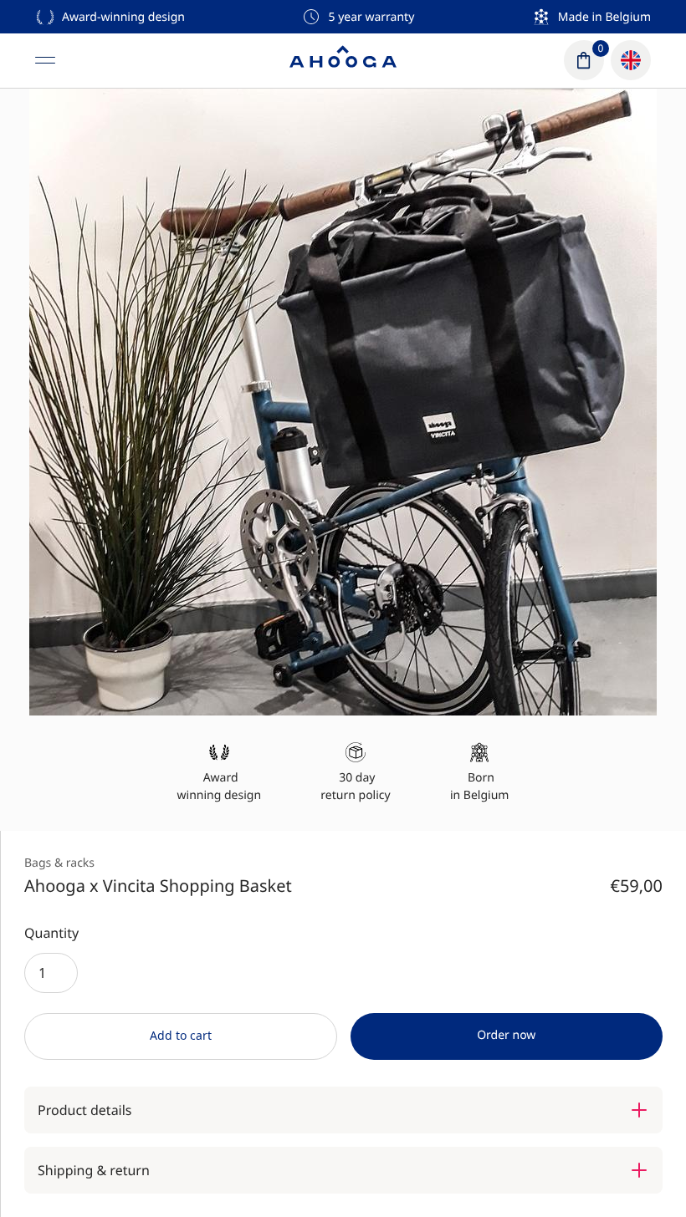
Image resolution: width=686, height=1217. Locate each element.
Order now (506, 1035)
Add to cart (181, 1035)
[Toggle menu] (45, 60)
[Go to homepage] (343, 60)
